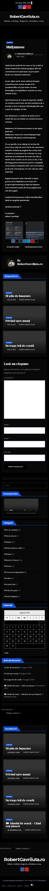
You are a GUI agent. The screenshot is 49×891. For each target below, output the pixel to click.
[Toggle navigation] (45, 29)
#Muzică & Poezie (11, 560)
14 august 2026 (14, 804)
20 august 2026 (14, 752)
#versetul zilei (9, 584)
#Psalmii (7, 578)
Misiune (19, 886)
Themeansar (42, 880)
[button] (41, 29)
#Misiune (8, 554)
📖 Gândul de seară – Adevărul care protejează (22, 694)
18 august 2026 (14, 778)
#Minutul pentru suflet (13, 548)
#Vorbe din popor (11, 590)
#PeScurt (8, 566)
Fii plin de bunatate (18, 296)
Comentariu (9, 377)
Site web (7, 452)
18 (18, 636)
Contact (26, 886)
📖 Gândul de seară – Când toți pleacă (19, 685)
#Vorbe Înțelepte (10, 596)
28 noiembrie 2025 (15, 830)
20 (30, 636)
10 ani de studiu (12, 247)
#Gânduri (10, 42)
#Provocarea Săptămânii (14, 572)
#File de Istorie (10, 536)
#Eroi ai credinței (11, 530)
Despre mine (11, 886)
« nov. (6, 652)
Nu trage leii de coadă (19, 346)
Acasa (4, 886)
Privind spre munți (17, 321)
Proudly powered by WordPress (13, 880)
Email (6, 438)
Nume (7, 424)
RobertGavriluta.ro (24, 16)
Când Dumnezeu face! (34, 247)
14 (36, 631)
